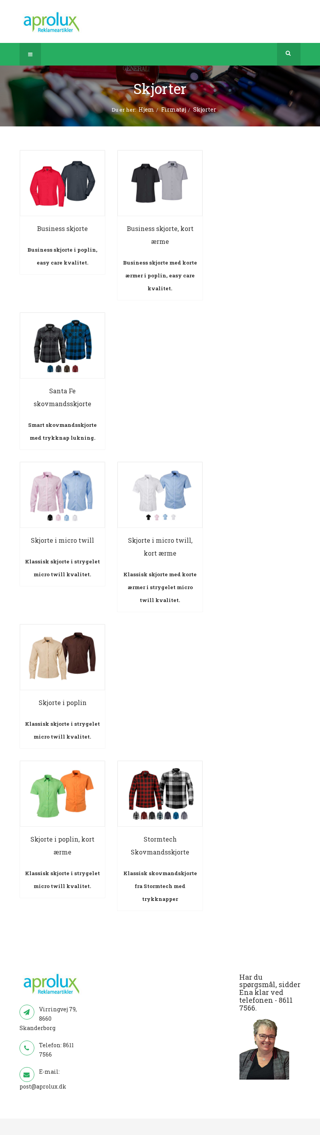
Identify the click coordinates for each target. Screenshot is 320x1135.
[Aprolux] (52, 21)
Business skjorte (62, 228)
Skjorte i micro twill (62, 540)
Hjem (146, 109)
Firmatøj (173, 109)
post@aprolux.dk (43, 1086)
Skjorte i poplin (63, 702)
